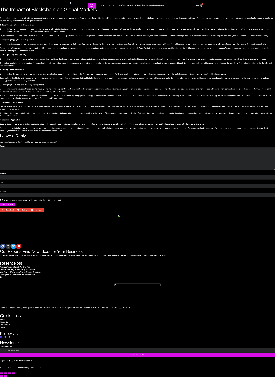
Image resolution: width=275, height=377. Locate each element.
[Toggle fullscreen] (5, 373)
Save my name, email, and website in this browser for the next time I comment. (31, 200)
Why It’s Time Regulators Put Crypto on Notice (17, 269)
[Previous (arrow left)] (1, 376)
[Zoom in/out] (1, 373)
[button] (8, 210)
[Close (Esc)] (13, 373)
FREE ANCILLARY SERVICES (146, 5)
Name (3, 174)
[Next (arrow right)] (5, 376)
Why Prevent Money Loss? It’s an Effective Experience (20, 272)
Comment (4, 146)
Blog (120, 5)
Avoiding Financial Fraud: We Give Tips (15, 267)
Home (103, 5)
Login (162, 5)
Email (2, 182)
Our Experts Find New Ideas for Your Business (17, 274)
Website (3, 191)
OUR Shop (129, 5)
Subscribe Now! (6, 347)
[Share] (9, 373)
